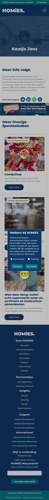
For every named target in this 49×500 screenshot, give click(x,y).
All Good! (31, 266)
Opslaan (17, 266)
